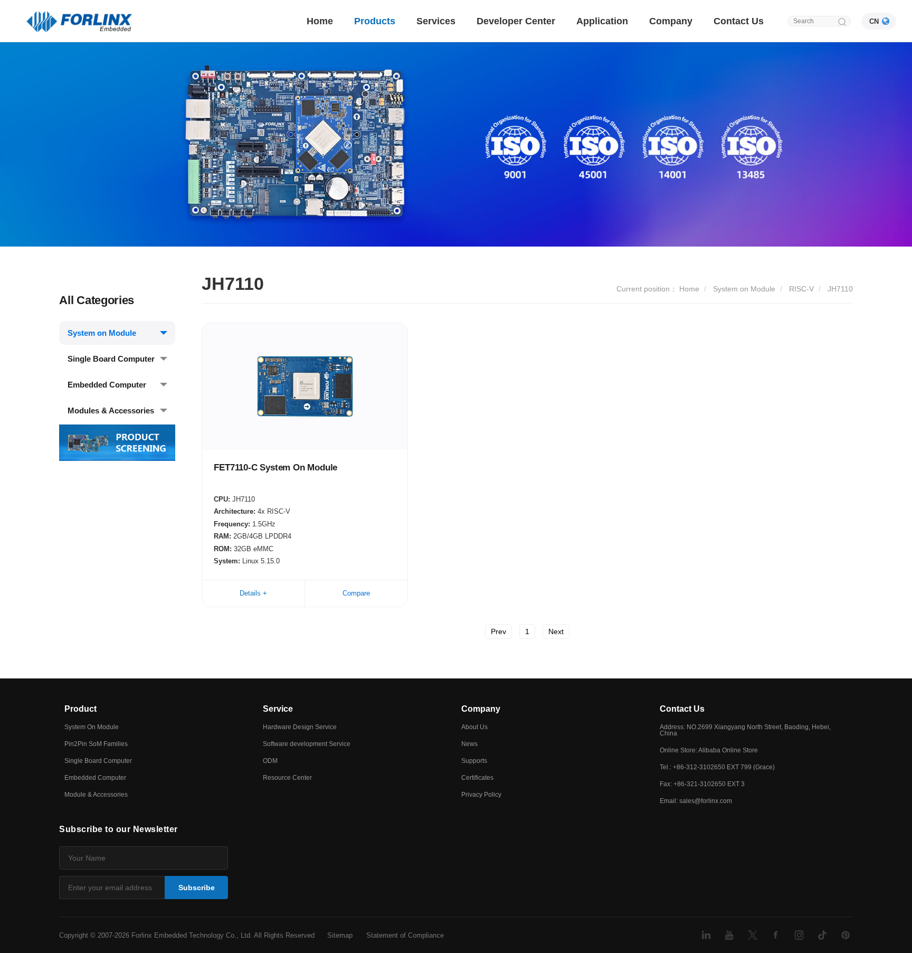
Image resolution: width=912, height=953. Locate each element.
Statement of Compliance (405, 935)
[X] (752, 935)
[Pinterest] (845, 935)
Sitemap (340, 935)
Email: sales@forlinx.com (696, 801)
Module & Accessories (96, 794)
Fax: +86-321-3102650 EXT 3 (702, 784)
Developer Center (516, 21)
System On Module (91, 727)
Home (320, 21)
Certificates (477, 777)
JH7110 (840, 289)
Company (670, 21)
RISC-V (801, 289)
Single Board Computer (111, 358)
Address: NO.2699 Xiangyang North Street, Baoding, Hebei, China (745, 730)
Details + (253, 593)
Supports (474, 761)
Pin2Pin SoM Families (96, 744)
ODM (270, 761)
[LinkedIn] (706, 935)
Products (374, 21)
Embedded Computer (107, 384)
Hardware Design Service (300, 727)
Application (602, 21)
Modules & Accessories (111, 410)
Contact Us (739, 21)
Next (556, 631)
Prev (498, 631)
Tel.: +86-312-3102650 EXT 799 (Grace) (717, 767)
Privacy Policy (481, 794)
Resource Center (287, 777)
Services (435, 21)
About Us (474, 727)
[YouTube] (729, 935)
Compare (356, 593)
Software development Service (306, 744)
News (469, 744)
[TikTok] (822, 935)
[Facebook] (776, 935)
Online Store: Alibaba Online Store (709, 750)
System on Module (102, 332)
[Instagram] (799, 935)
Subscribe (196, 887)
